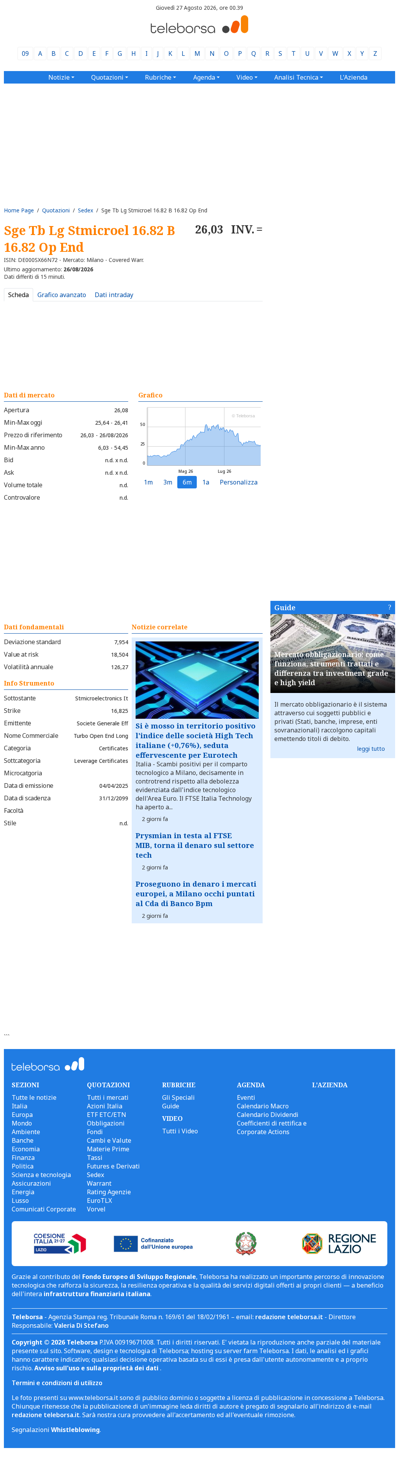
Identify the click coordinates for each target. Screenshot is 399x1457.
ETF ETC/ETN (106, 1114)
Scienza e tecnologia (41, 1174)
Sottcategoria (22, 760)
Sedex (85, 210)
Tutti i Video (180, 1131)
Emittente (17, 723)
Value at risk (21, 654)
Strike (12, 710)
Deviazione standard (32, 642)
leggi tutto (371, 748)
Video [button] (245, 77)
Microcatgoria (23, 773)
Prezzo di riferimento (33, 435)
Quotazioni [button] (107, 77)
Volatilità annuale (28, 667)
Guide (284, 607)
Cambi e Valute (109, 1140)
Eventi (246, 1097)
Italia (19, 1106)
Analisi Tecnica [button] (296, 77)
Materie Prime (108, 1149)
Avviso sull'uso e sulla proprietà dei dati (97, 1368)
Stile (10, 823)
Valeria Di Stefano (81, 1325)
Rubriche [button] (158, 77)
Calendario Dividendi (267, 1114)
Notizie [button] (59, 77)
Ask (9, 472)
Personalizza (239, 482)
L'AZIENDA (330, 1085)
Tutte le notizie (34, 1097)
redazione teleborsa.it (289, 1317)
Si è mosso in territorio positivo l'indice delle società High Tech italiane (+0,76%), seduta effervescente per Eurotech (196, 740)
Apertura (16, 410)
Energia (23, 1192)
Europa (22, 1114)
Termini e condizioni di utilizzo (57, 1383)
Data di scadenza (27, 798)
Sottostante (20, 698)
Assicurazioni (31, 1183)
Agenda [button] (204, 77)
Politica (23, 1166)
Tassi (94, 1157)
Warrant (99, 1183)
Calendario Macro (263, 1106)
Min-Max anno (24, 447)
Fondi (95, 1131)
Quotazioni (56, 210)
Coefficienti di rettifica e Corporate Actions (272, 1127)
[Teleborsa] (199, 31)
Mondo (22, 1123)
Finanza (23, 1157)
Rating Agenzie (109, 1192)
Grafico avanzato (61, 294)
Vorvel (96, 1209)
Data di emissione (28, 785)
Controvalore (22, 497)
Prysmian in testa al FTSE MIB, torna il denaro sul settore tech (195, 845)
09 (25, 53)
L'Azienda (353, 77)
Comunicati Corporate (44, 1209)
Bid (8, 460)
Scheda (18, 294)
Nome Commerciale (31, 735)
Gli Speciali (178, 1097)
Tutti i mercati (108, 1097)
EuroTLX (99, 1200)
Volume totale (23, 485)
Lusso (20, 1200)
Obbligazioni (106, 1123)
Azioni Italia (104, 1106)
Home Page (19, 210)
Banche (23, 1140)
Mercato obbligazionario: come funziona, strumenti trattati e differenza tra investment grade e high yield (331, 668)
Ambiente (26, 1131)
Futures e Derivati (113, 1166)
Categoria (17, 748)
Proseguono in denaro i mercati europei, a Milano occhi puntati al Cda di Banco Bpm (196, 893)
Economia (26, 1149)
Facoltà (13, 810)
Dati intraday (114, 294)
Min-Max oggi (23, 422)
